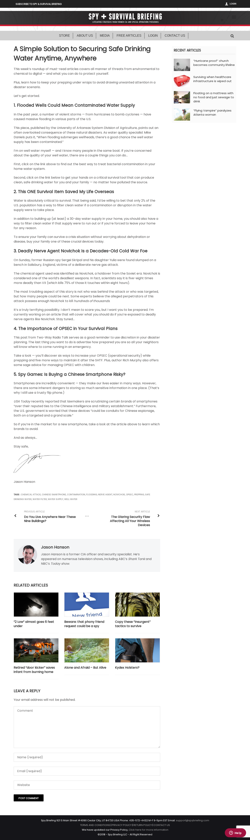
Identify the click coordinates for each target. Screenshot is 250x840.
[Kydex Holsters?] (137, 650)
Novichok (119, 494)
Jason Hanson (55, 547)
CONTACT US (162, 825)
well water (70, 499)
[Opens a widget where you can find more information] (235, 833)
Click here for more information (148, 830)
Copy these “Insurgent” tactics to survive (133, 624)
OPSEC (129, 494)
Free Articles (129, 35)
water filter (40, 499)
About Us (85, 35)
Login (233, 3)
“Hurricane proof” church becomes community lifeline (214, 63)
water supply (55, 499)
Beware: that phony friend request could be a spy (84, 624)
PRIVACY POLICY (122, 825)
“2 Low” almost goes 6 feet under (34, 624)
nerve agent (105, 494)
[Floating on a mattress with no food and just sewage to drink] (182, 97)
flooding (91, 494)
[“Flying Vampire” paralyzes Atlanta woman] (182, 114)
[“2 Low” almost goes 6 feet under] (36, 605)
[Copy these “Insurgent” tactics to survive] (137, 605)
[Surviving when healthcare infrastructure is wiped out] (182, 81)
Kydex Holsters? (127, 667)
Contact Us (175, 35)
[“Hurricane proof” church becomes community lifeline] (182, 64)
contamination (76, 494)
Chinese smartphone (54, 494)
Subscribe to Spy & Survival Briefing (39, 4)
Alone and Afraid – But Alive (85, 667)
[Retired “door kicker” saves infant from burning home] (36, 650)
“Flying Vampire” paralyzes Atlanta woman (212, 112)
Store (64, 35)
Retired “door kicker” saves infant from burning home (34, 669)
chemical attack (31, 494)
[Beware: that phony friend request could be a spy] (86, 605)
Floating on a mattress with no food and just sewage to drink (213, 97)
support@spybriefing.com (192, 820)
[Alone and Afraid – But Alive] (86, 650)
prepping (139, 494)
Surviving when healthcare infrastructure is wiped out (212, 79)
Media (105, 35)
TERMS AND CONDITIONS (95, 825)
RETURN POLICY (142, 825)
